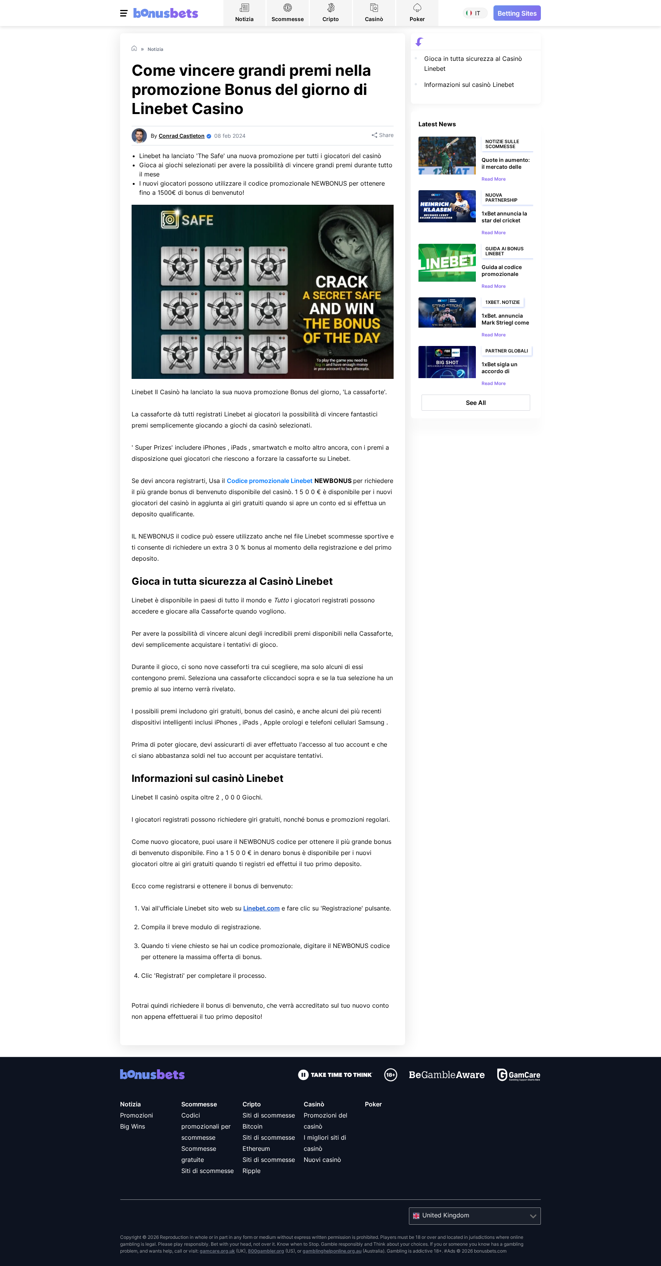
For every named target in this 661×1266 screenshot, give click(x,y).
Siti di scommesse (207, 1171)
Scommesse (199, 1104)
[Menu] (125, 13)
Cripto (252, 1104)
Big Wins (132, 1126)
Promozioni (136, 1115)
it (477, 13)
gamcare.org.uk (217, 1251)
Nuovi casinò (322, 1159)
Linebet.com (261, 908)
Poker (373, 1104)
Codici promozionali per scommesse (206, 1126)
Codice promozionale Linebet (270, 481)
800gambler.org (266, 1251)
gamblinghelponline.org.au (332, 1251)
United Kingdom (445, 1215)
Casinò (314, 1104)
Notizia (130, 1104)
